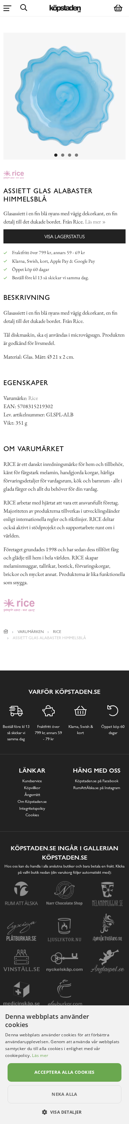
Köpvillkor (32, 787)
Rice (33, 398)
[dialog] (64, 1064)
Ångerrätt (32, 794)
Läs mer (40, 1055)
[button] (64, 1112)
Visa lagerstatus (64, 236)
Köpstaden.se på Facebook (96, 780)
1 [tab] (56, 155)
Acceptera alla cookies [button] (64, 1072)
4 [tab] (76, 155)
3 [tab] (69, 155)
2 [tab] (63, 155)
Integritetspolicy (32, 808)
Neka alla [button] (64, 1094)
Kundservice (32, 780)
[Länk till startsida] (5, 631)
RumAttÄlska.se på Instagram (96, 787)
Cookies (32, 814)
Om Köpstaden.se (32, 801)
